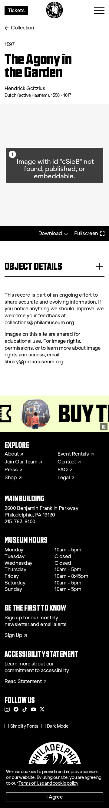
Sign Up (13, 635)
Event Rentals (73, 454)
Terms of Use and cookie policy (48, 783)
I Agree (54, 796)
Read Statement (23, 681)
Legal (64, 477)
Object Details (33, 266)
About (11, 454)
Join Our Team (21, 462)
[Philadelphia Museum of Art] (54, 10)
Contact (67, 462)
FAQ (63, 469)
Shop (11, 477)
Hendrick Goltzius (25, 88)
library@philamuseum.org (34, 362)
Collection (22, 28)
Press (11, 469)
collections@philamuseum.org (39, 322)
